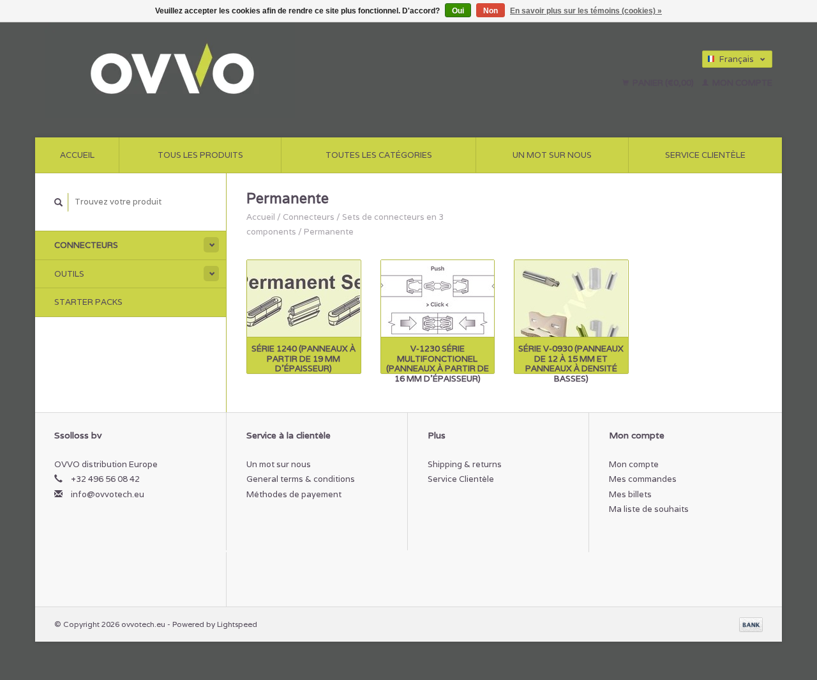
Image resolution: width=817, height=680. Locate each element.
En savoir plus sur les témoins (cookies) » (586, 10)
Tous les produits (200, 155)
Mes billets (630, 494)
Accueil (77, 155)
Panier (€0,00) (663, 82)
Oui (458, 10)
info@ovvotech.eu (107, 494)
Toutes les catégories (379, 155)
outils (69, 273)
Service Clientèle (705, 155)
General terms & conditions (300, 479)
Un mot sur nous (552, 155)
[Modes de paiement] (751, 624)
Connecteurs (86, 245)
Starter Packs (88, 302)
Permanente (329, 231)
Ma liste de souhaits (649, 509)
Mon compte (741, 82)
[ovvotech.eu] (272, 70)
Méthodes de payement (293, 494)
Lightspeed (237, 624)
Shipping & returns (465, 464)
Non (490, 10)
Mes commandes (643, 479)
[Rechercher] (58, 202)
